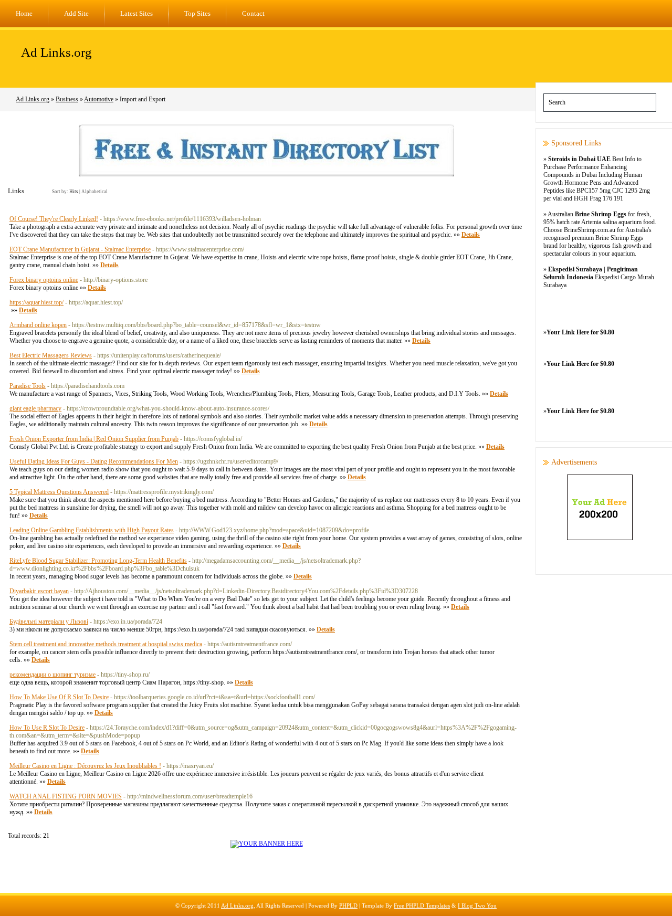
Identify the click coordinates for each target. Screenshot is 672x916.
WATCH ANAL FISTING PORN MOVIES (65, 796)
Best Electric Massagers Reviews (50, 355)
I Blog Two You (477, 905)
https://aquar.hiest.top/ (36, 302)
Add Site (76, 13)
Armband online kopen (38, 325)
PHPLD (348, 905)
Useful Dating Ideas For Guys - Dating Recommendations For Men (93, 461)
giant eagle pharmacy (35, 408)
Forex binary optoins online (43, 279)
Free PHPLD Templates (422, 905)
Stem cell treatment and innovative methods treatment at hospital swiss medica (105, 644)
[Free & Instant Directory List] (266, 174)
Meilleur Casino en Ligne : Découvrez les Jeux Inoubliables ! (85, 766)
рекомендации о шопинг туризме (52, 674)
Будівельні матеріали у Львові (48, 621)
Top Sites (197, 13)
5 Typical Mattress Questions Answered (59, 492)
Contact (253, 13)
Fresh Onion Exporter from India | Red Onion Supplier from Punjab (93, 439)
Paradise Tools (27, 385)
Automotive (98, 99)
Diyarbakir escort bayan (39, 591)
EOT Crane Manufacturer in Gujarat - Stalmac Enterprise (80, 249)
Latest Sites (136, 13)
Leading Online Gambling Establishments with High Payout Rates (91, 530)
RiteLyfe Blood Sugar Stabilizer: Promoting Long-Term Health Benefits (98, 560)
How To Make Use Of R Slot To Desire (59, 697)
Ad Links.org (56, 52)
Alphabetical (94, 191)
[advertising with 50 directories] (266, 843)
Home (24, 13)
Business (67, 99)
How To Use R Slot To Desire (47, 727)
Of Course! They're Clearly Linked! (53, 219)
